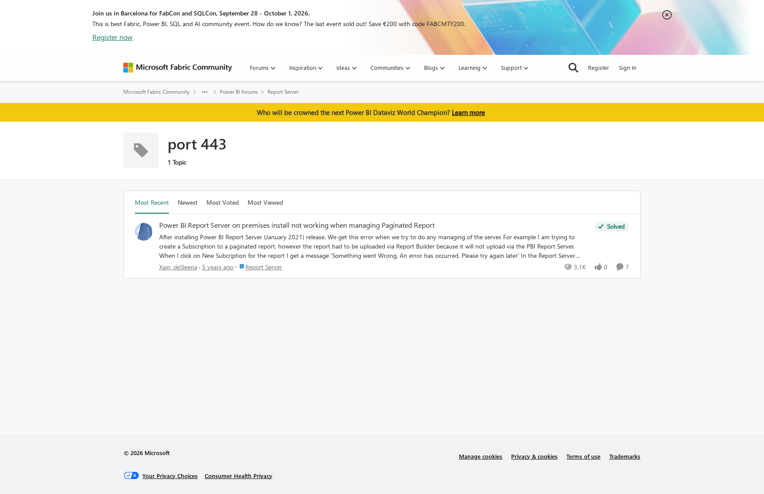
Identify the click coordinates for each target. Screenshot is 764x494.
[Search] (573, 67)
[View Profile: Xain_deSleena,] (144, 232)
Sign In (627, 67)
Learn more (468, 112)
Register (598, 67)
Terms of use (583, 456)
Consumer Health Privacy (238, 475)
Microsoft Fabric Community (156, 91)
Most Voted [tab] (222, 202)
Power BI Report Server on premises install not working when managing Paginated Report (297, 225)
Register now (112, 37)
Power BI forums (239, 91)
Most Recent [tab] (152, 202)
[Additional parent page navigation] (204, 92)
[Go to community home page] (177, 68)
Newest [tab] (188, 202)
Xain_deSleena (178, 267)
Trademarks (624, 456)
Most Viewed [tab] (265, 202)
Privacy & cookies (534, 456)
